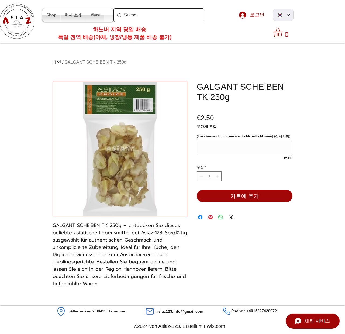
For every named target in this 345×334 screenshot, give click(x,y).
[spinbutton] (209, 176)
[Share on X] (231, 217)
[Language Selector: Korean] (283, 15)
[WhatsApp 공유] (221, 217)
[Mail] (149, 311)
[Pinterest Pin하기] (210, 217)
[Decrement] (201, 176)
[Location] (61, 311)
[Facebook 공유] (200, 217)
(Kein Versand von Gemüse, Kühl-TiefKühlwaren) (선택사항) (243, 136)
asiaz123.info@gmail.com (179, 311)
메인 (57, 62)
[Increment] (218, 176)
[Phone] (226, 311)
